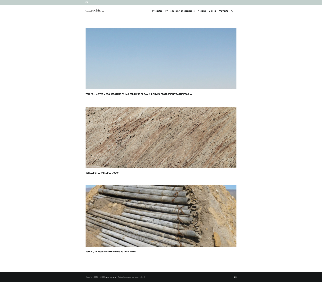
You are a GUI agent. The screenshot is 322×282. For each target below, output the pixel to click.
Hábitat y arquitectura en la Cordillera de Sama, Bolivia (111, 251)
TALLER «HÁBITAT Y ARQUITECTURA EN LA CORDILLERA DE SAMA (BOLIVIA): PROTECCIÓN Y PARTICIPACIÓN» (139, 94)
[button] (232, 10)
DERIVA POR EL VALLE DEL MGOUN (102, 173)
